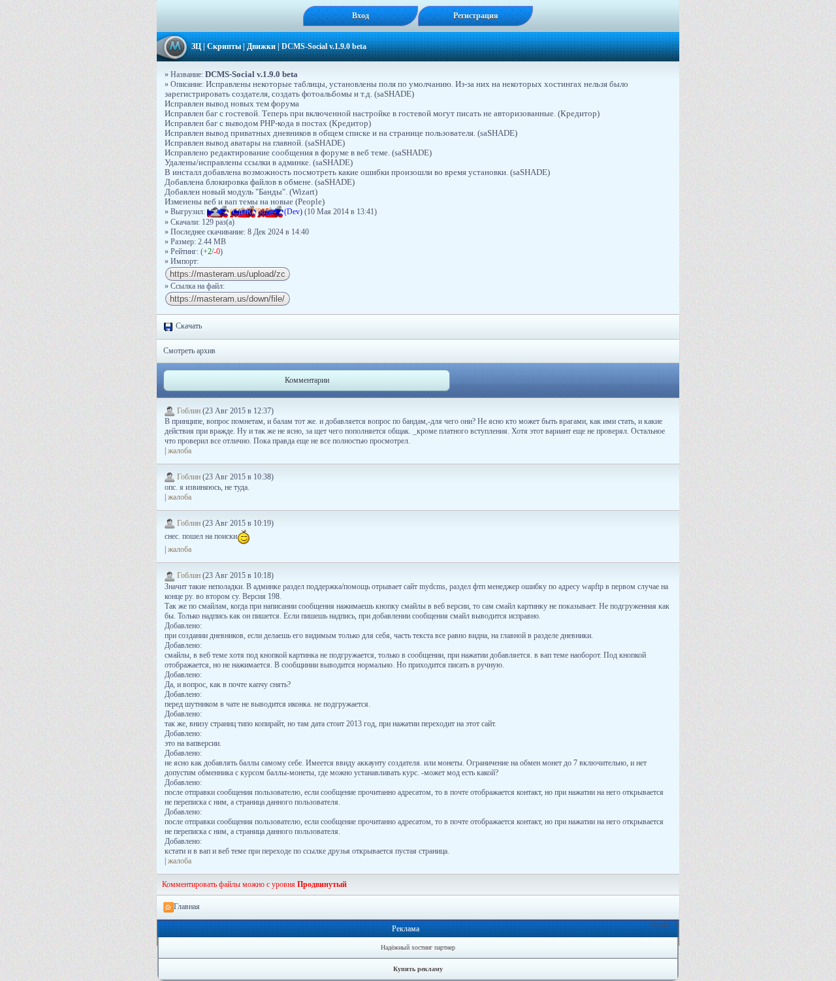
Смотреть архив (189, 350)
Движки (261, 46)
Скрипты (224, 46)
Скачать (188, 325)
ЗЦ (196, 46)
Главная (187, 906)
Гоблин (188, 410)
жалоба (179, 450)
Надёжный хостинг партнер (418, 947)
